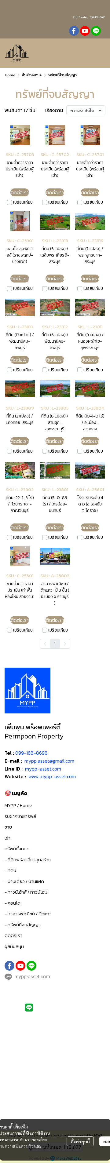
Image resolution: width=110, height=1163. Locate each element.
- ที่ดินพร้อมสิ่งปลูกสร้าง (28, 859)
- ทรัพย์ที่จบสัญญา (23, 924)
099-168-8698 (31, 752)
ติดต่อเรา (13, 935)
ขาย (8, 826)
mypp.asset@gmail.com (49, 760)
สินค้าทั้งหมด (32, 75)
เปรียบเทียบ (23, 202)
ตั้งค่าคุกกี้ (80, 1141)
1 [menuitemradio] (55, 643)
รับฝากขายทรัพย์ (20, 816)
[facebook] (74, 31)
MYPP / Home (18, 805)
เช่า (7, 837)
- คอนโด (12, 902)
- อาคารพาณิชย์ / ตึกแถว (28, 913)
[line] (96, 31)
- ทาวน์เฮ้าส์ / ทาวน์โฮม (26, 891)
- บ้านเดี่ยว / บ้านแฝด (24, 881)
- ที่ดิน (10, 870)
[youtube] (85, 31)
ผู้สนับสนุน (14, 946)
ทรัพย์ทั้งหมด (17, 848)
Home (10, 75)
